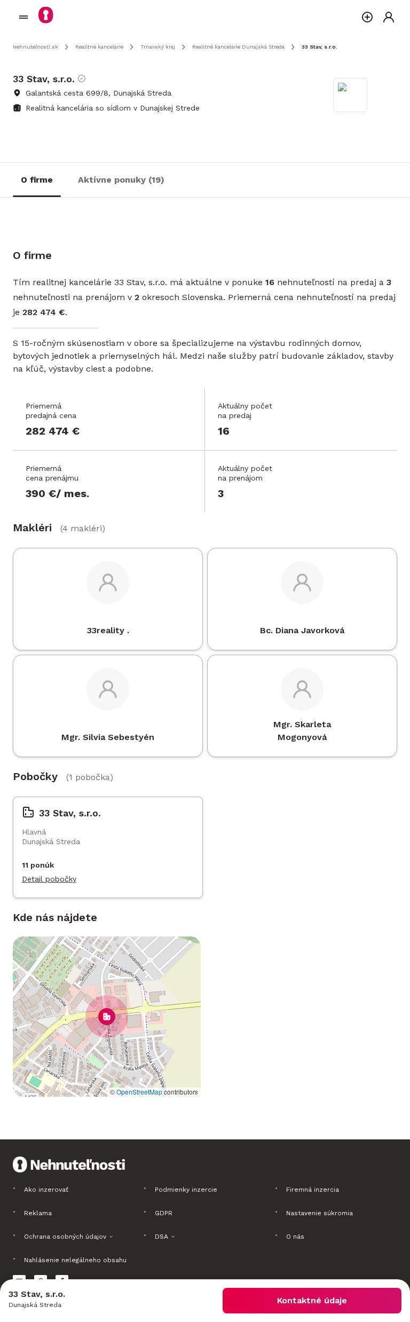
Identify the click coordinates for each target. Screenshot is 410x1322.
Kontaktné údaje (312, 1300)
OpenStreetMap (139, 1091)
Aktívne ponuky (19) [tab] (121, 180)
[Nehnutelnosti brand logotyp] (23, 17)
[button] (106, 1016)
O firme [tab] (37, 180)
